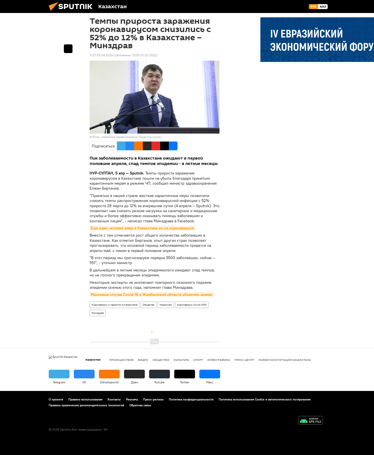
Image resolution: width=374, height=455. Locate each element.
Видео (143, 360)
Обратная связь (140, 405)
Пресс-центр (244, 360)
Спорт (198, 360)
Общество (149, 304)
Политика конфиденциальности (191, 399)
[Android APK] (310, 421)
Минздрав (98, 313)
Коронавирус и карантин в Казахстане (114, 304)
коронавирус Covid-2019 (191, 304)
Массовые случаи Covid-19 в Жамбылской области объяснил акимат (152, 294)
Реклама (132, 399)
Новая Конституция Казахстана (284, 360)
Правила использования (85, 399)
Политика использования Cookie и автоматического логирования (265, 399)
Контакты (114, 399)
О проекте (56, 399)
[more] (68, 48)
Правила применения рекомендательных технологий (86, 405)
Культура (181, 360)
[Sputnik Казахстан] (72, 12)
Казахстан (166, 304)
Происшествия (121, 360)
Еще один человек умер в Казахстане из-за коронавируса (142, 228)
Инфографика (218, 360)
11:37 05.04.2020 (101, 55)
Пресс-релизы (153, 399)
